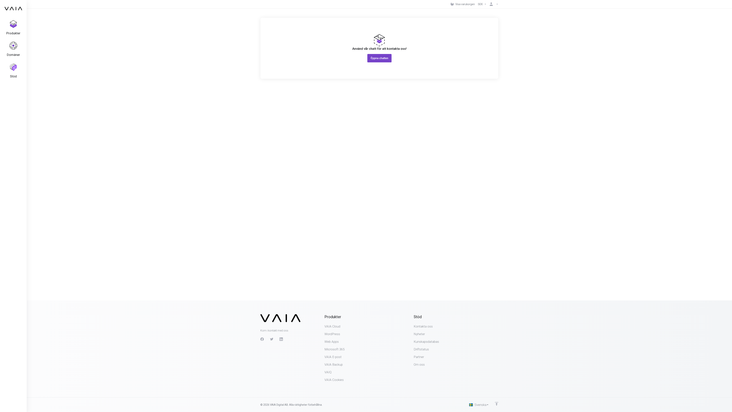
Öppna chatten (379, 58)
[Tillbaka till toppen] (496, 404)
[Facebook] (262, 339)
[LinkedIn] (281, 339)
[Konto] (493, 4)
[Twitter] (271, 339)
